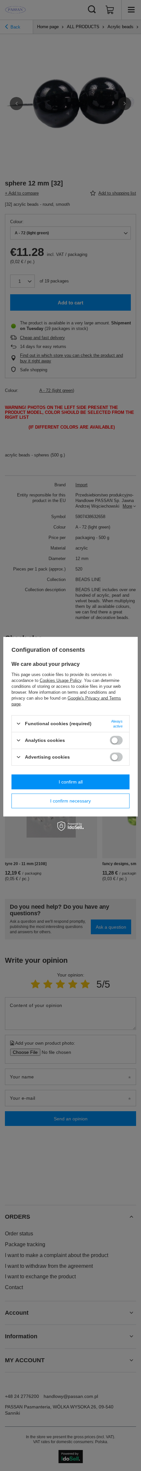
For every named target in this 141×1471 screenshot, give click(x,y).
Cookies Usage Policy (60, 680)
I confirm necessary (70, 800)
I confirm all (71, 781)
